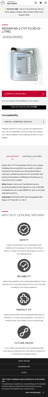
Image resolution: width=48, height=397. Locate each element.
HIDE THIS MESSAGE (33, 393)
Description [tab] (12, 156)
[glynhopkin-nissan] (2, 2)
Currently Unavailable (15, 94)
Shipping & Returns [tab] (32, 156)
